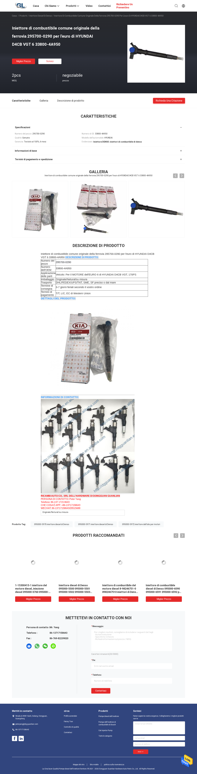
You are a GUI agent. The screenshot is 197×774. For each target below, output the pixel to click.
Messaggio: (98, 626)
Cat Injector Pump (105, 730)
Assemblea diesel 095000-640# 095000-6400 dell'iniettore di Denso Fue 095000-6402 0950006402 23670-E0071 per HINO (74, 592)
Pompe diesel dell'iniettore (108, 716)
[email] (29, 646)
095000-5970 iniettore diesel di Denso (51, 524)
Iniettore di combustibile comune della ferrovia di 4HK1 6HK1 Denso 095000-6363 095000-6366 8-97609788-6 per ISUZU (33, 592)
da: (94, 660)
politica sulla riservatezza (114, 765)
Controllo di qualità (71, 727)
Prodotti (23, 16)
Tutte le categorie (105, 736)
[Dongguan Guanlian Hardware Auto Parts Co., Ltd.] (21, 5)
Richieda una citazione (169, 100)
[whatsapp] (37, 646)
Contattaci (100, 690)
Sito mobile (94, 765)
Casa (14, 16)
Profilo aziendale (70, 716)
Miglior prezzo (23, 61)
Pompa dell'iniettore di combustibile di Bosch (107, 723)
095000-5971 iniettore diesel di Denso (95, 524)
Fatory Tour (68, 721)
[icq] (53, 646)
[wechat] (45, 646)
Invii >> (140, 752)
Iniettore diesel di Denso (40, 16)
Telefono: (97, 675)
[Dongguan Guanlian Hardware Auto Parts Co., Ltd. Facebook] (14, 738)
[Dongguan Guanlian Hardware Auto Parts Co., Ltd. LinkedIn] (21, 738)
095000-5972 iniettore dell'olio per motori (141, 524)
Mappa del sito (78, 765)
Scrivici (50, 61)
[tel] (61, 646)
